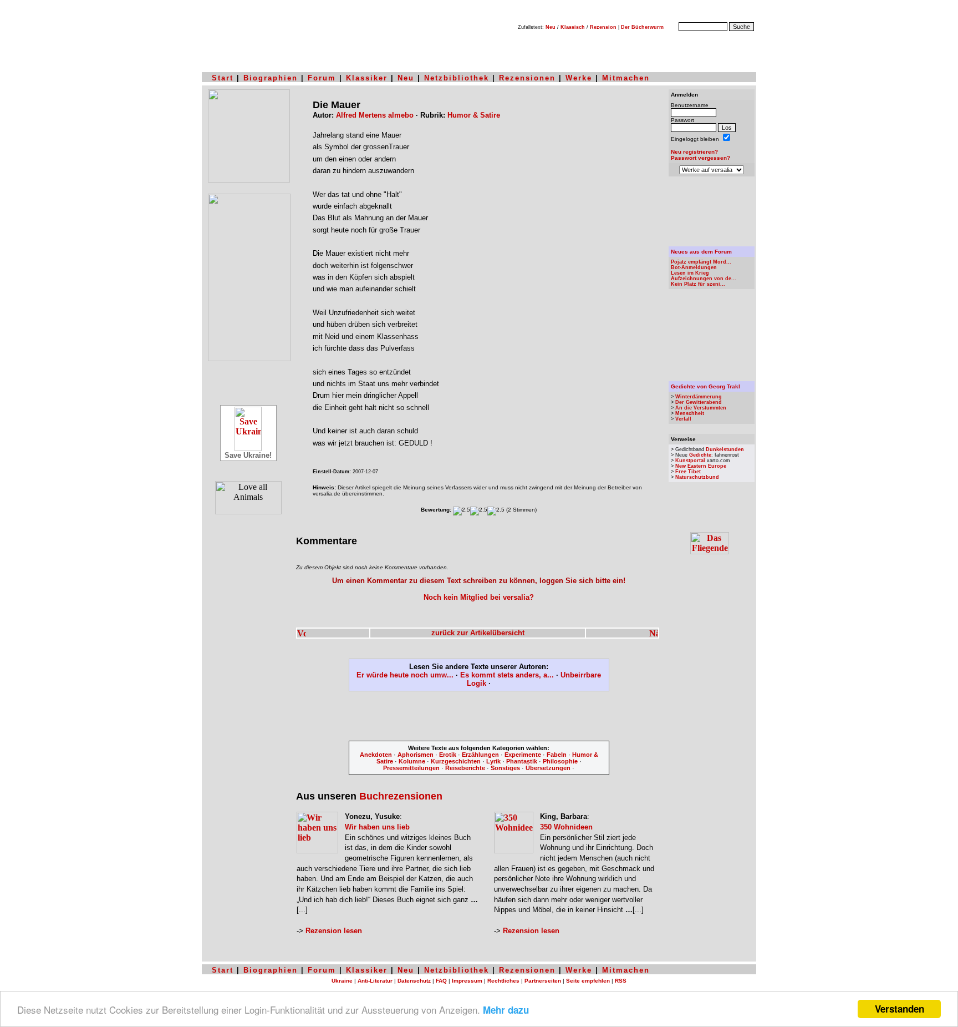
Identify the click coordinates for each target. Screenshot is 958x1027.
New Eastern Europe (700, 466)
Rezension (603, 27)
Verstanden (899, 1008)
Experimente (523, 754)
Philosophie (560, 761)
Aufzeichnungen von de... (703, 278)
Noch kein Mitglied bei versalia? (479, 597)
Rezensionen (527, 78)
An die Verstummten (700, 408)
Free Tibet (688, 471)
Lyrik (493, 761)
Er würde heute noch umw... (404, 675)
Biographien (270, 78)
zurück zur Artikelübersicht (477, 633)
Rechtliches (503, 981)
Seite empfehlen (588, 981)
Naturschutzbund (697, 477)
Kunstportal (690, 460)
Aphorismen (416, 754)
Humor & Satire (473, 115)
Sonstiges (505, 768)
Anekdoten (376, 754)
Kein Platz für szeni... (698, 284)
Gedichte (700, 455)
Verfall (683, 419)
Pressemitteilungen (411, 768)
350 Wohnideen (566, 827)
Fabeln (557, 754)
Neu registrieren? (694, 152)
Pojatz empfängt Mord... (701, 262)
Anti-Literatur (375, 981)
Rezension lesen (333, 931)
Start (222, 78)
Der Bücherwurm (642, 27)
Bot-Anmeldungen (694, 267)
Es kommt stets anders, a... (507, 675)
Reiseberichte (465, 768)
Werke (578, 78)
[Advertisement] (479, 718)
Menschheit (689, 413)
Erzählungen (480, 754)
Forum (322, 78)
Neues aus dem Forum (701, 252)
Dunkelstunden (725, 449)
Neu (551, 27)
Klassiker (367, 78)
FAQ (441, 981)
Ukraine (342, 981)
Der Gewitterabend (698, 402)
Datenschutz (414, 981)
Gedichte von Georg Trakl (705, 386)
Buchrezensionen (400, 796)
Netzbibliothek (456, 78)
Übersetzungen (548, 768)
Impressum (467, 981)
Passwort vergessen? (700, 158)
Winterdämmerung (698, 396)
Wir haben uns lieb (377, 827)
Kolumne (412, 761)
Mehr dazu (506, 1009)
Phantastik (521, 761)
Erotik (447, 754)
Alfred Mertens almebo (375, 115)
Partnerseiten (542, 981)
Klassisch (572, 27)
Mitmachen (626, 78)
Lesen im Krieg (690, 273)
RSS (620, 981)
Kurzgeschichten (456, 761)
